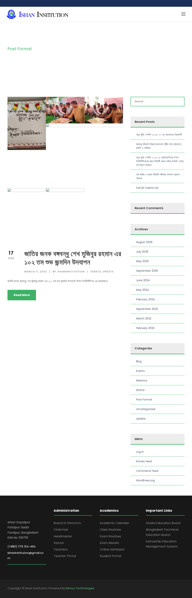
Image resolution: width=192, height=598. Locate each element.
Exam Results (109, 543)
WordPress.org (145, 480)
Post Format (144, 399)
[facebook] (176, 589)
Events (96, 271)
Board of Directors (67, 523)
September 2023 (147, 309)
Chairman (61, 529)
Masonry (141, 380)
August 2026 (144, 242)
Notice (140, 390)
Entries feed (144, 461)
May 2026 (142, 261)
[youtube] (183, 589)
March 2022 (143, 318)
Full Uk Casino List (147, 188)
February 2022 (145, 328)
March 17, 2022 (35, 271)
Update (108, 271)
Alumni (59, 543)
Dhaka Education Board (163, 523)
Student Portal (110, 556)
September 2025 (147, 271)
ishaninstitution (71, 271)
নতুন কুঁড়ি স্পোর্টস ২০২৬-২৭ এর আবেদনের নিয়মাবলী (159, 134)
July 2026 (142, 252)
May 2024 (142, 290)
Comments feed (147, 471)
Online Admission (112, 549)
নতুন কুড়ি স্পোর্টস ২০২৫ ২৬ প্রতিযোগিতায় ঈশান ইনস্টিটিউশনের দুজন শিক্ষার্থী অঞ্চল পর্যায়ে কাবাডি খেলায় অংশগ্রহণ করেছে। (160, 161)
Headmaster (63, 536)
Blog (139, 361)
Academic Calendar (114, 523)
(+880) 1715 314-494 (21, 546)
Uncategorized (145, 409)
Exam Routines (110, 536)
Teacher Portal (65, 556)
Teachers (61, 549)
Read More (22, 295)
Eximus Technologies (80, 588)
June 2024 (143, 280)
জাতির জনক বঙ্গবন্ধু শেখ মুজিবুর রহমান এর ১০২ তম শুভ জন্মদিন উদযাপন (72, 258)
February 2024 (145, 299)
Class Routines (110, 529)
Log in (140, 452)
